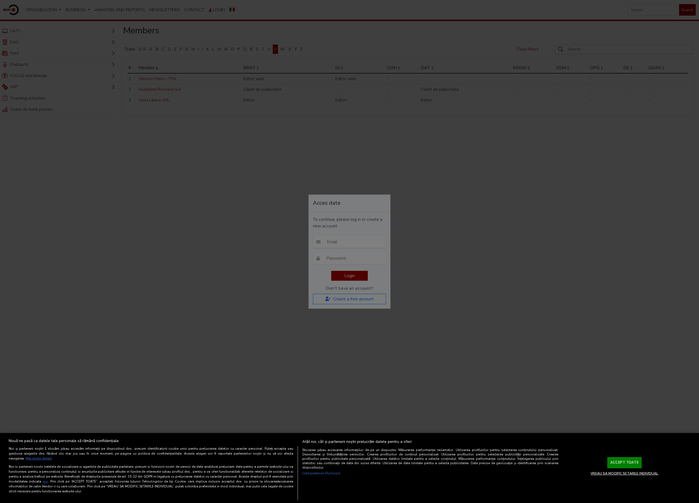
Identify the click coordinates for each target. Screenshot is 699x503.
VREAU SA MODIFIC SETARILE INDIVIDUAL (624, 473)
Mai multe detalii (39, 458)
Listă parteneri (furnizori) (321, 473)
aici (45, 481)
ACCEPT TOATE (624, 462)
